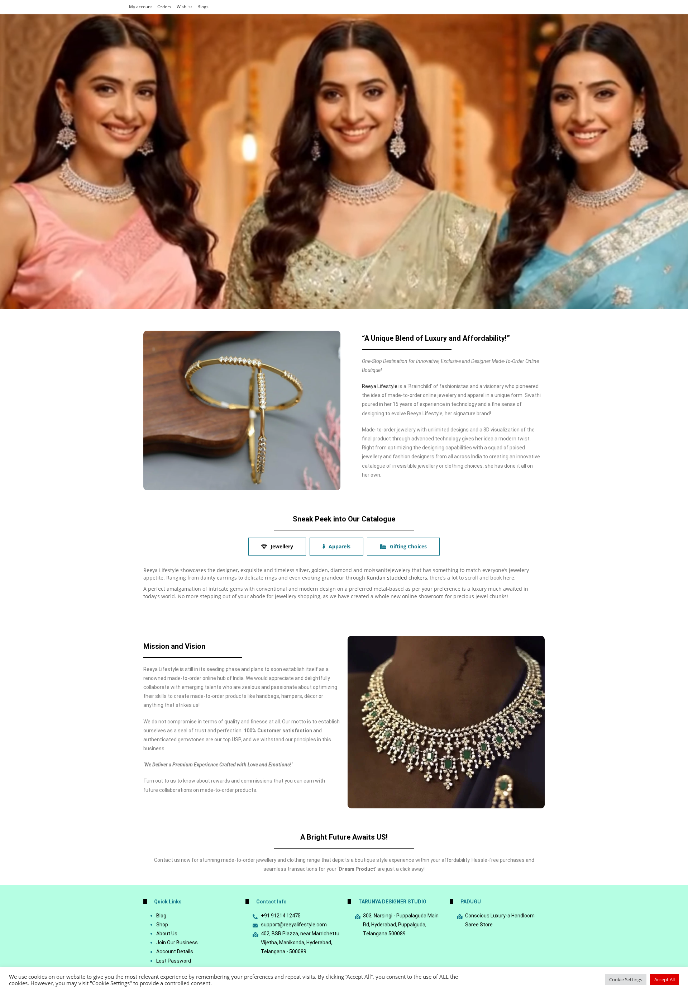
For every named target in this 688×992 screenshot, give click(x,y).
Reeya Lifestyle (379, 386)
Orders (164, 7)
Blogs (203, 7)
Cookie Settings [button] (625, 979)
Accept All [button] (664, 979)
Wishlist (184, 7)
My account (140, 7)
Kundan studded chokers (397, 577)
